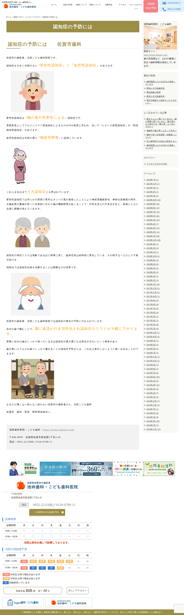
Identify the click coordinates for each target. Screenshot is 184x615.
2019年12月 (153, 240)
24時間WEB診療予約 (47, 512)
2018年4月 (152, 272)
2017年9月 (152, 300)
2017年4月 (152, 321)
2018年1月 (153, 284)
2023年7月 (152, 180)
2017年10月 (153, 296)
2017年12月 (153, 288)
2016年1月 (152, 353)
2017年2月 (152, 329)
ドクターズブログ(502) (156, 164)
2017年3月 (152, 325)
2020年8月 (153, 208)
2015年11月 (153, 357)
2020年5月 (153, 220)
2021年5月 (152, 196)
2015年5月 (152, 381)
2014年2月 (152, 425)
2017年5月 (152, 317)
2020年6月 (153, 216)
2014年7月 (152, 409)
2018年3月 (152, 276)
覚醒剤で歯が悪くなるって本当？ (161, 131)
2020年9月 (153, 204)
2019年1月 (152, 252)
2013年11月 (153, 429)
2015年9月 (152, 365)
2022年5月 (152, 192)
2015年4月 (153, 385)
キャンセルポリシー (135, 6)
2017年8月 (152, 304)
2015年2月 (152, 393)
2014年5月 (152, 417)
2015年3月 (152, 389)
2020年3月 (153, 228)
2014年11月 (153, 405)
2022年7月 (152, 188)
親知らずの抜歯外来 (155, 88)
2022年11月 (153, 184)
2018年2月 (152, 280)
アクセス (122, 5)
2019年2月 (152, 248)
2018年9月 (152, 260)
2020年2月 (153, 232)
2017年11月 (153, 292)
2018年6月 (152, 264)
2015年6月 (153, 377)
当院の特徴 (67, 5)
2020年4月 (152, 224)
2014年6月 (152, 413)
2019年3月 (152, 244)
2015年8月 (152, 369)
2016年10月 (153, 337)
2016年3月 (152, 349)
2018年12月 (153, 256)
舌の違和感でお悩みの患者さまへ (161, 141)
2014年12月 (153, 401)
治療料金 (108, 5)
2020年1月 (153, 236)
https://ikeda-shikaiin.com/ (58, 429)
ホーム (54, 5)
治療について (81, 5)
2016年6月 (152, 341)
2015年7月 (152, 373)
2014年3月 (153, 421)
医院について (95, 5)
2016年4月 (152, 345)
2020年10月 (153, 200)
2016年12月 (153, 333)
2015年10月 (153, 361)
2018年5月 (152, 268)
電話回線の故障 (153, 92)
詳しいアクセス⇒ (77, 590)
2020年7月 (153, 212)
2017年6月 (152, 313)
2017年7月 (152, 309)
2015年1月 (152, 397)
